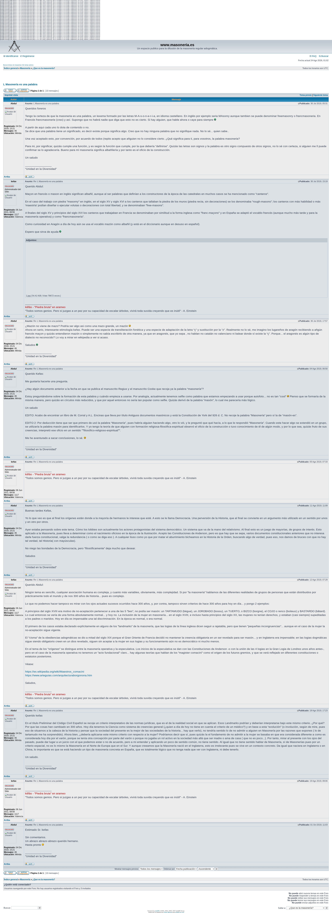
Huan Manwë (168, 912)
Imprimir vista (11, 95)
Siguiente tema (320, 95)
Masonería (25, 68)
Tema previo (306, 95)
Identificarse (11, 56)
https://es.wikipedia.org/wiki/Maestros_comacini (54, 671)
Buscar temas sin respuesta (12, 65)
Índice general (11, 68)
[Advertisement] (50, 77)
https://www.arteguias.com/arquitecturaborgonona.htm (58, 675)
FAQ (313, 56)
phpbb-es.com (179, 912)
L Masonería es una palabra (20, 84)
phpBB (157, 911)
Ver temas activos (27, 65)
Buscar (324, 56)
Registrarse (28, 56)
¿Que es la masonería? (43, 68)
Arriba (7, 177)
